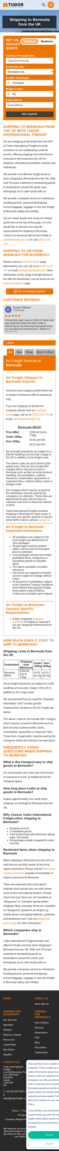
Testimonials (41, 1052)
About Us (41, 998)
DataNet (7, 1054)
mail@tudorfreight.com (16, 239)
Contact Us (11, 1062)
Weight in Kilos (14, 88)
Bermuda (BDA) (29, 427)
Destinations (41, 1032)
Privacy (26, 1110)
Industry (7, 1029)
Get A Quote (29, 114)
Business (47, 41)
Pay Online (9, 1049)
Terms (15, 1110)
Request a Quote (12, 1034)
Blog (37, 1042)
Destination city (15, 66)
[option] (29, 320)
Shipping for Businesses (12, 1013)
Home (7, 998)
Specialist (8, 1024)
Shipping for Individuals (42, 1014)
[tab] (45, 352)
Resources (8, 1039)
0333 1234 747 (41, 414)
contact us (44, 519)
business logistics (13, 283)
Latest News (9, 1044)
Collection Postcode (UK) (20, 55)
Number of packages (17, 77)
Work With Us (42, 1004)
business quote (30, 261)
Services (39, 1027)
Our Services (10, 1019)
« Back (10, 342)
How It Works (42, 1022)
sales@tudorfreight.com (32, 270)
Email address (14, 99)
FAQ (37, 1037)
